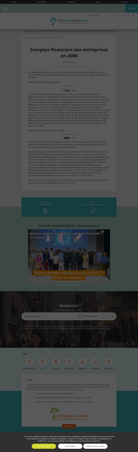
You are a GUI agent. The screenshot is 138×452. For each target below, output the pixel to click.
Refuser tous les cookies (95, 446)
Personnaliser (70, 446)
